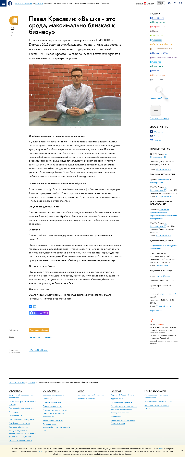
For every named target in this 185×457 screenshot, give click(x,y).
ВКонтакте (158, 131)
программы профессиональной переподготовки (159, 212)
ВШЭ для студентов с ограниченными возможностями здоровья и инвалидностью (22, 433)
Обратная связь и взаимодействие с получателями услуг (56, 427)
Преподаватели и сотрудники (21, 419)
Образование (51, 390)
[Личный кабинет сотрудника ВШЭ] (175, 3)
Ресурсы (116, 390)
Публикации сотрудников (121, 402)
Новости (31, 382)
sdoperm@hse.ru (163, 235)
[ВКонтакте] (30, 306)
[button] (31, 95)
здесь (161, 449)
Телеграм (158, 140)
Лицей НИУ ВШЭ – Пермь (162, 270)
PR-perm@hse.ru (163, 306)
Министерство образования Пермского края (123, 421)
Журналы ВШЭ (117, 398)
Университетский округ (53, 420)
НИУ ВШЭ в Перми (38, 349)
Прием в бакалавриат (52, 402)
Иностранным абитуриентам (54, 410)
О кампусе (15, 390)
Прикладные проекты (86, 398)
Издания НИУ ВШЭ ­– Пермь (122, 395)
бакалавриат (163, 179)
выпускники (35, 337)
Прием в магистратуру (52, 406)
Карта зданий (156, 310)
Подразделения (15, 415)
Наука (80, 390)
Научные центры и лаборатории (90, 395)
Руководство (14, 412)
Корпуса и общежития (18, 427)
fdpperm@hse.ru (163, 265)
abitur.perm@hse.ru (164, 196)
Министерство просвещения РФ (158, 401)
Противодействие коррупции (21, 408)
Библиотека (116, 416)
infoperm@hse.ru (163, 169)
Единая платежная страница (20, 440)
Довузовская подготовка (161, 240)
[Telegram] (34, 306)
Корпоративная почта (120, 413)
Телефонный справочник (19, 423)
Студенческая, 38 (168, 293)
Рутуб (156, 135)
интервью (47, 337)
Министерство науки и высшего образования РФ (158, 396)
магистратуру (156, 182)
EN (163, 3)
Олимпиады (47, 398)
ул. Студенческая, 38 (158, 155)
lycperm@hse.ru (163, 275)
